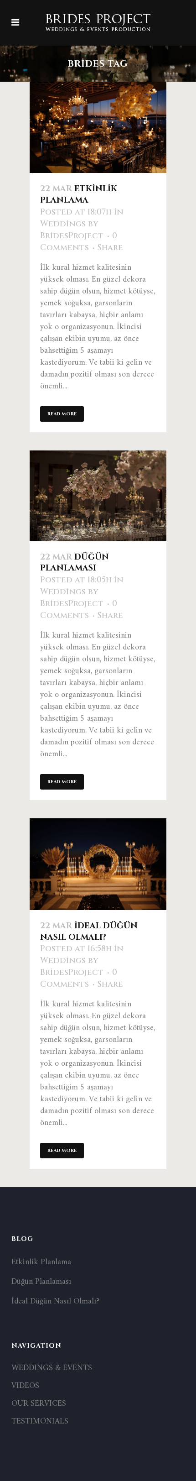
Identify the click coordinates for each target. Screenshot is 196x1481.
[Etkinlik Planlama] (98, 127)
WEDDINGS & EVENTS (51, 1368)
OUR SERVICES (38, 1404)
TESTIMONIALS (39, 1422)
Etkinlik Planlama (78, 194)
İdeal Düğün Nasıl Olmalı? (89, 931)
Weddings (63, 224)
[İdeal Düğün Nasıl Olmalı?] (98, 864)
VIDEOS (25, 1386)
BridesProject (71, 235)
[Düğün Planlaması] (98, 495)
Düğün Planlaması (74, 562)
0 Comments (78, 241)
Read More (62, 414)
